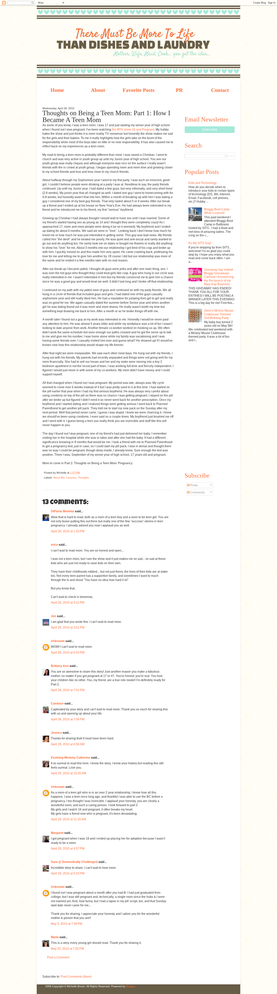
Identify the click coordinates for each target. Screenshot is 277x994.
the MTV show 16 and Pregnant (133, 129)
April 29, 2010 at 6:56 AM (67, 744)
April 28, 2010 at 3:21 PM (67, 627)
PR (179, 90)
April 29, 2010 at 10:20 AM (68, 773)
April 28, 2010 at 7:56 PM (67, 719)
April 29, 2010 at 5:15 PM (67, 873)
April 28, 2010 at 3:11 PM (67, 602)
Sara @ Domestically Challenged (74, 861)
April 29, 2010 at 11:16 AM (68, 819)
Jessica (56, 732)
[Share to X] (101, 473)
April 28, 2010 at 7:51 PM (67, 690)
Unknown (58, 641)
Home (57, 90)
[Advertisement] (210, 406)
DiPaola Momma (62, 511)
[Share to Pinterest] (114, 473)
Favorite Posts (139, 90)
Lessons (71, 477)
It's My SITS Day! (199, 243)
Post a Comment (58, 957)
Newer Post (46, 968)
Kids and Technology (202, 182)
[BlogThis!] (95, 473)
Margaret (57, 832)
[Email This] (88, 473)
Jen (53, 616)
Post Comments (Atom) (76, 976)
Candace (57, 703)
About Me (59, 477)
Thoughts (83, 477)
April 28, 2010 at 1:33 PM (67, 531)
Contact (220, 90)
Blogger (130, 986)
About (98, 90)
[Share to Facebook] (108, 473)
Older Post (169, 968)
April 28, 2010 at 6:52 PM (67, 652)
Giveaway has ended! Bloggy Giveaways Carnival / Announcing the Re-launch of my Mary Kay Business (219, 277)
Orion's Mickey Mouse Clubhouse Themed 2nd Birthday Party (218, 314)
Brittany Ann (60, 666)
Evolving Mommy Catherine (70, 757)
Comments (197, 492)
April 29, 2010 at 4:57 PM (67, 848)
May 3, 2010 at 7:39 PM (66, 923)
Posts (193, 485)
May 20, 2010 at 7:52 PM (67, 948)
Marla (55, 937)
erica (54, 544)
